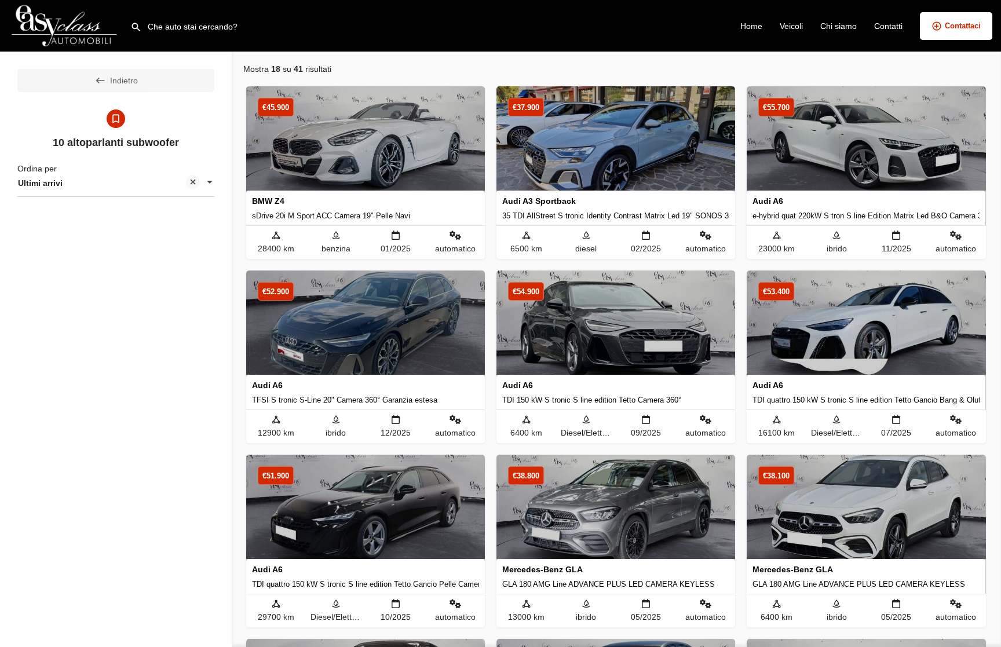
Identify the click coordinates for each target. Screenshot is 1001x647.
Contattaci (963, 25)
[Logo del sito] (65, 25)
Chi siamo (838, 26)
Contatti (888, 26)
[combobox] (115, 183)
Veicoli (791, 26)
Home (751, 26)
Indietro (124, 80)
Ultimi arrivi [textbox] (40, 183)
